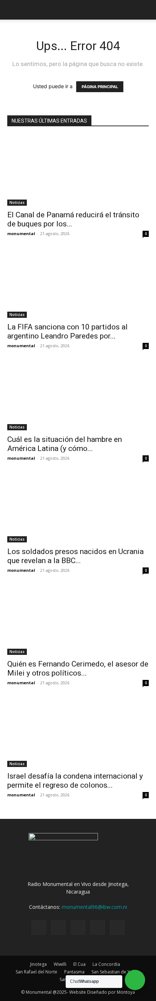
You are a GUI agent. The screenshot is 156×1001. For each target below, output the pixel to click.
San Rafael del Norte (36, 972)
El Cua (79, 964)
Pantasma (74, 972)
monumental (21, 233)
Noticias (17, 202)
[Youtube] (117, 927)
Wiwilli (60, 964)
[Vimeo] (78, 927)
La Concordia (106, 964)
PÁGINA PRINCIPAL (100, 86)
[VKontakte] (97, 927)
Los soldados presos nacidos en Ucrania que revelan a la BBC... (75, 556)
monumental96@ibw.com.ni (94, 906)
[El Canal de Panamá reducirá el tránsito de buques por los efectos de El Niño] (78, 171)
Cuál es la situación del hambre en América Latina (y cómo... (64, 444)
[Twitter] (58, 927)
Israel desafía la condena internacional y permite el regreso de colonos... (75, 780)
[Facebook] (39, 927)
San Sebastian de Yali (113, 972)
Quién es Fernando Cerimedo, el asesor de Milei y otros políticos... (77, 668)
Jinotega (38, 964)
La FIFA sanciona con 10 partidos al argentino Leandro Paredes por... (67, 331)
